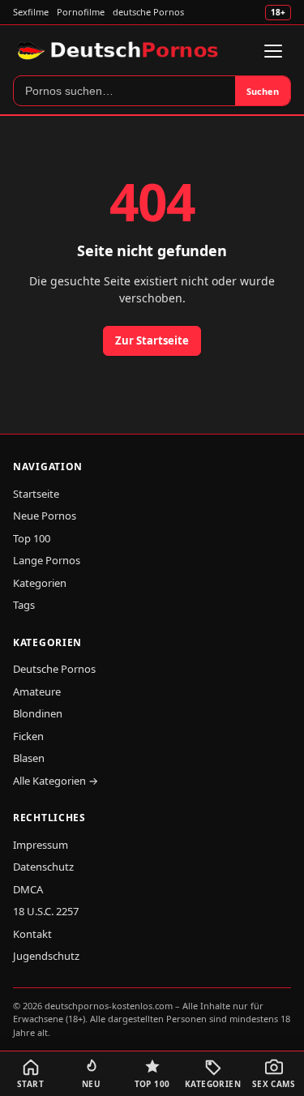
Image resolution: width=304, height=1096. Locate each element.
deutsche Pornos (148, 12)
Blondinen (37, 713)
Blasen (29, 758)
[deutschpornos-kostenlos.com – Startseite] (119, 51)
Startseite (36, 493)
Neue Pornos (44, 515)
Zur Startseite (152, 340)
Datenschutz (43, 866)
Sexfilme (31, 12)
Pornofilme (81, 12)
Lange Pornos (46, 560)
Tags (24, 604)
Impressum (40, 844)
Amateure (37, 691)
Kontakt (32, 934)
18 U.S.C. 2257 (46, 911)
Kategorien (39, 583)
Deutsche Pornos (54, 668)
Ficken (28, 736)
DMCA (28, 889)
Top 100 (31, 538)
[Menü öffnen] (273, 51)
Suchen (262, 91)
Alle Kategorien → (55, 780)
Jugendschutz (46, 955)
